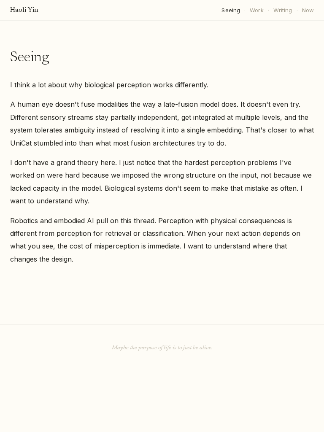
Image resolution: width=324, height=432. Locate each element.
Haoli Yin (24, 10)
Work (257, 10)
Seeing (230, 10)
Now (308, 10)
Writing (282, 10)
